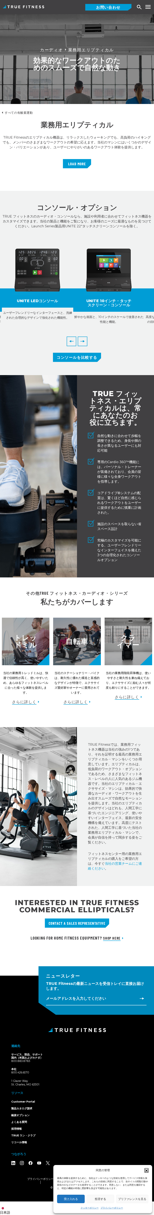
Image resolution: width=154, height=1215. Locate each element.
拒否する (100, 1199)
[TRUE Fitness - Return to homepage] (77, 1030)
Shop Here (111, 938)
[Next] (82, 341)
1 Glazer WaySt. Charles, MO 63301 (29, 1083)
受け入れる (71, 1199)
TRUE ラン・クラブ (23, 1135)
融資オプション (20, 1115)
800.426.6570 (20, 1072)
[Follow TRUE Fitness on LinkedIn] (13, 1163)
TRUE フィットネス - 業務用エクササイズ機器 (23, 6)
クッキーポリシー (90, 1207)
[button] (146, 1170)
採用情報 (16, 1128)
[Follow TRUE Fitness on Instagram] (22, 1163)
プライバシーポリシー (111, 1207)
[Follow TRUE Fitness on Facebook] (30, 1163)
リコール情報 (19, 1142)
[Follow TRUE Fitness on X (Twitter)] (48, 1163)
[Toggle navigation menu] (148, 7)
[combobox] (6, 1208)
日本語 (5, 1212)
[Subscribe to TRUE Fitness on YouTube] (39, 1163)
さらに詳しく (24, 701)
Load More (77, 164)
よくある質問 (19, 1122)
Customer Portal (23, 1101)
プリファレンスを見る (132, 1199)
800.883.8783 (20, 1061)
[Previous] (71, 341)
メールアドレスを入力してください (76, 998)
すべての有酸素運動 (19, 112)
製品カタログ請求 (21, 1108)
